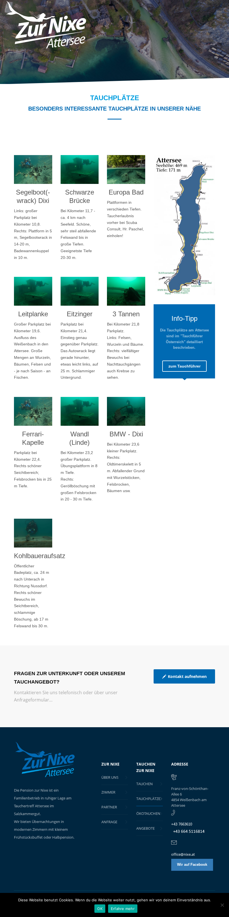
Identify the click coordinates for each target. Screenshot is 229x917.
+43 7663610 (181, 824)
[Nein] (222, 905)
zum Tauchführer (184, 366)
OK (99, 908)
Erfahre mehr (123, 908)
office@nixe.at (183, 854)
